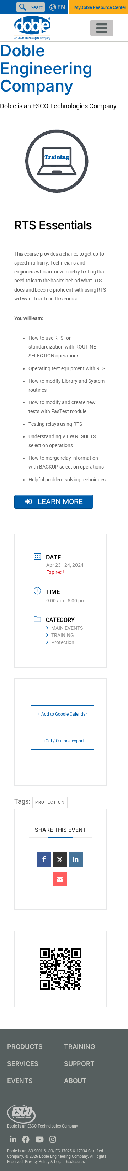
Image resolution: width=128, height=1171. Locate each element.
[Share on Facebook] (44, 859)
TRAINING (62, 635)
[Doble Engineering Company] (32, 27)
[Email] (60, 879)
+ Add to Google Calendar (62, 714)
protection (50, 802)
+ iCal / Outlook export (62, 740)
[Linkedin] (76, 859)
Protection (62, 642)
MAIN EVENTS (67, 628)
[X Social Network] (60, 859)
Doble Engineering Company (46, 68)
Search (24, 7)
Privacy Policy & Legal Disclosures (55, 1161)
